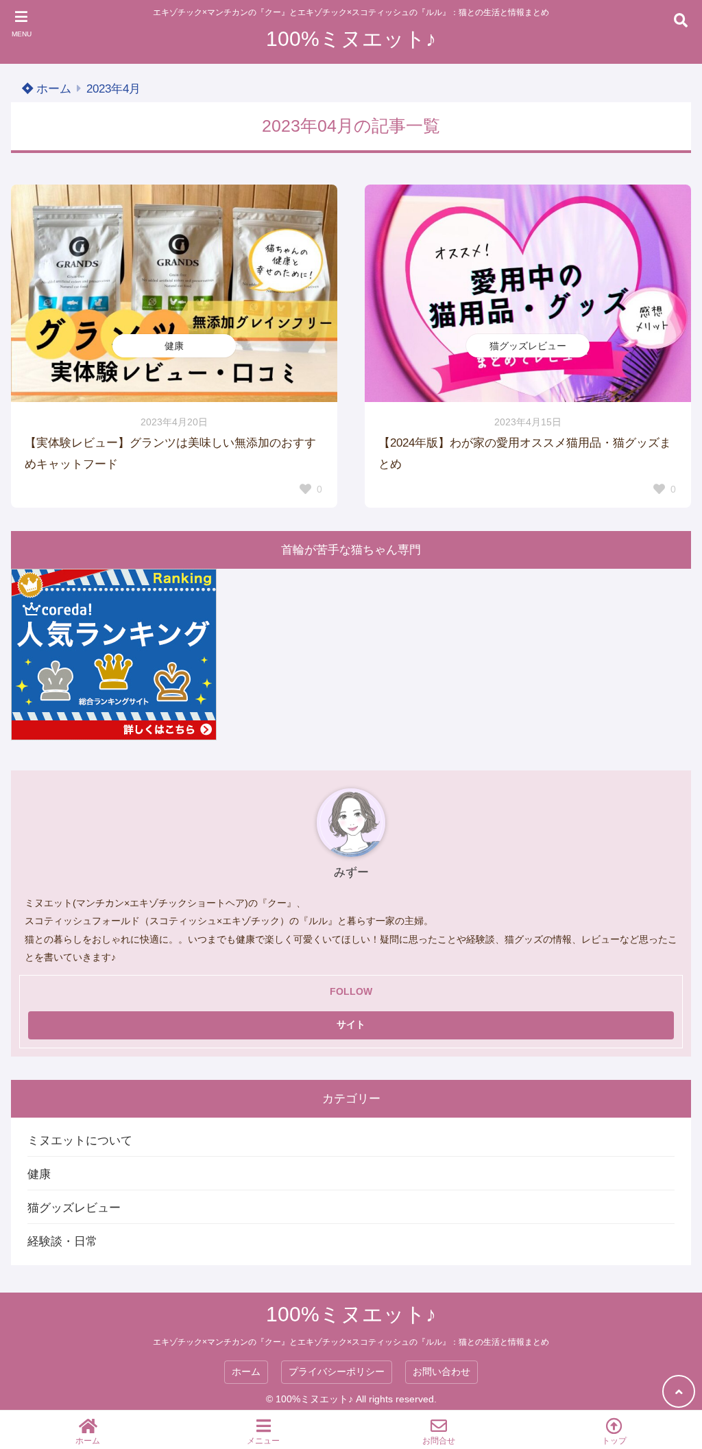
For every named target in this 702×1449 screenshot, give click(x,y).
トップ (614, 1440)
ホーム (52, 88)
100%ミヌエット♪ (351, 38)
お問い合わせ (441, 1372)
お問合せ (438, 1440)
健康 (174, 345)
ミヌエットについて (79, 1140)
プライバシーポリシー (337, 1372)
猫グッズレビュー (527, 345)
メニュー (263, 1440)
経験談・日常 (62, 1241)
